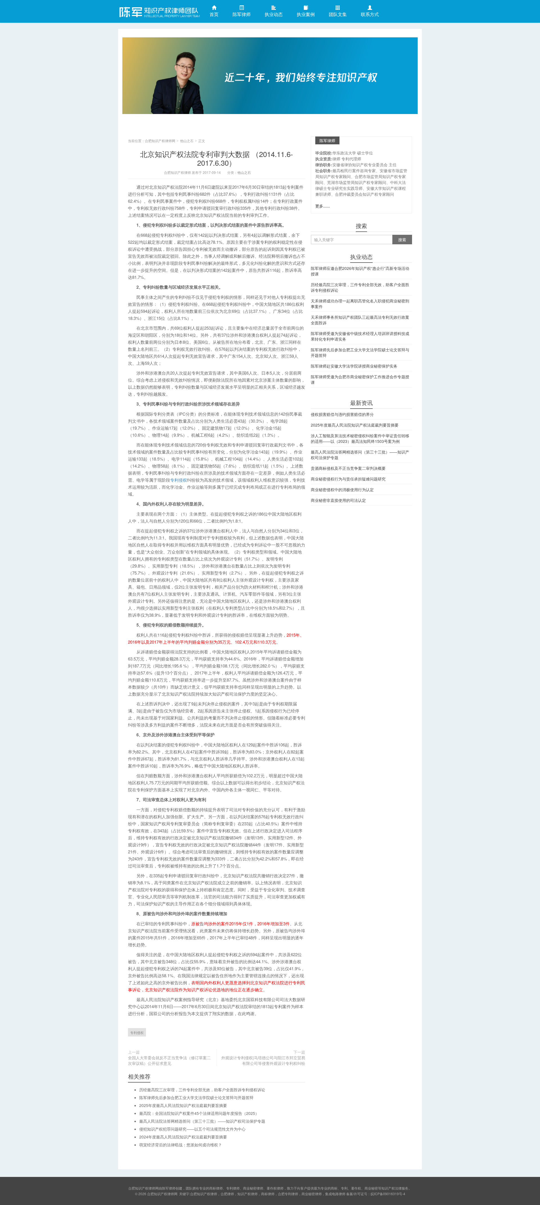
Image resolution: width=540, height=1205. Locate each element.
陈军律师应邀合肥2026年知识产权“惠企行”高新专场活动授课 (360, 271)
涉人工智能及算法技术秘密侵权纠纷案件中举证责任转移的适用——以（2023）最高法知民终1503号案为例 (360, 438)
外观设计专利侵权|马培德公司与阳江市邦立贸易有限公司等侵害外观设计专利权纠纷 (263, 1060)
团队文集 (338, 14)
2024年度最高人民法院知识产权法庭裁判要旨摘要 (183, 1137)
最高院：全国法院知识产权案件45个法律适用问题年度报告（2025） (199, 1113)
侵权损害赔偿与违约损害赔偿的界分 (342, 414)
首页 (214, 14)
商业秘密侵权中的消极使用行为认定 (342, 489)
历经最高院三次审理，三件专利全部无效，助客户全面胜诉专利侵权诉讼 (202, 1089)
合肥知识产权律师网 (159, 11)
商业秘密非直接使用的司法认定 (338, 500)
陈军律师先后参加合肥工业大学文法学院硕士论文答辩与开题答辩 (196, 1097)
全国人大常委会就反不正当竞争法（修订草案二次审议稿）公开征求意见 (169, 1060)
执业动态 (274, 14)
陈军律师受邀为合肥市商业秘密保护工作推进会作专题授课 (360, 379)
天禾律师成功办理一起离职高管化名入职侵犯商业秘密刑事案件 (360, 303)
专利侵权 (178, 480)
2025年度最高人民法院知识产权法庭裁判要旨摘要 (183, 1105)
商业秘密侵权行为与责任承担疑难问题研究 (348, 479)
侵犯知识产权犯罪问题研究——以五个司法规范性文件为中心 (192, 1129)
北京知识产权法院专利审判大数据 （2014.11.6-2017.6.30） (216, 158)
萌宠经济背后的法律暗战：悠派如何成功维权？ (180, 1144)
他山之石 (187, 140)
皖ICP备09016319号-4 (388, 1193)
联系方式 (370, 14)
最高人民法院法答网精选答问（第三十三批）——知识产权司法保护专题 (202, 1121)
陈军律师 (242, 14)
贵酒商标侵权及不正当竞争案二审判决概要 (348, 468)
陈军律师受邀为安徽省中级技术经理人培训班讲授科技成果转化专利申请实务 (360, 336)
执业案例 (306, 14)
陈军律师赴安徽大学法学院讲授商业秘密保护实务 (354, 366)
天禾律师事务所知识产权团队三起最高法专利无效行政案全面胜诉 (360, 319)
